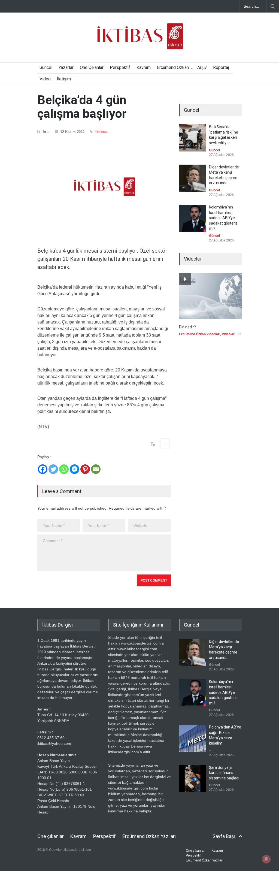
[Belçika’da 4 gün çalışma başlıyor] (104, 186)
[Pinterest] (85, 469)
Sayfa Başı (224, 836)
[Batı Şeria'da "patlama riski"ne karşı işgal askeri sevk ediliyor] (192, 138)
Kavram (144, 67)
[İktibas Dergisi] (139, 41)
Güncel (46, 67)
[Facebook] (42, 469)
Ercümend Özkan (173, 67)
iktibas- (101, 132)
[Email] (96, 469)
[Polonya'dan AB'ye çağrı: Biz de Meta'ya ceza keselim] (192, 738)
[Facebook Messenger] (74, 469)
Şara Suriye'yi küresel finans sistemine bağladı (224, 772)
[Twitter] (53, 469)
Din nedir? (187, 327)
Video (45, 78)
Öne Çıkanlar (92, 67)
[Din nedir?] (210, 296)
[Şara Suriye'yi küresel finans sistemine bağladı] (192, 778)
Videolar (228, 334)
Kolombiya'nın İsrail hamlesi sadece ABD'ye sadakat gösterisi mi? (223, 218)
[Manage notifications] (266, 859)
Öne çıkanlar (50, 836)
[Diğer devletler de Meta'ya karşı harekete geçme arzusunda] (192, 178)
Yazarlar (66, 67)
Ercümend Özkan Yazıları (149, 836)
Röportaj (221, 67)
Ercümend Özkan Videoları (199, 334)
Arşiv (202, 67)
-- (48, 132)
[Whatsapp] (64, 469)
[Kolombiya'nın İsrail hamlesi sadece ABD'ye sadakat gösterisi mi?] (192, 218)
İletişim (64, 78)
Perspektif (120, 67)
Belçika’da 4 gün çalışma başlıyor (81, 107)
